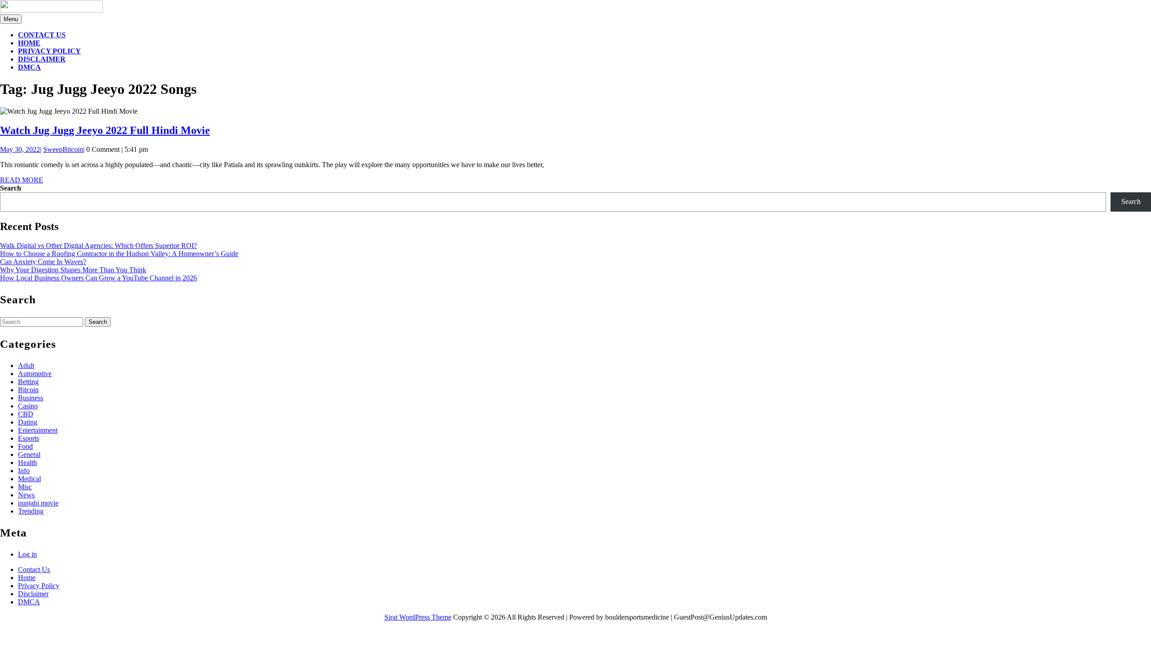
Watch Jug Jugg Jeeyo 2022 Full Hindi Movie (105, 130)
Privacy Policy (49, 51)
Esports (28, 438)
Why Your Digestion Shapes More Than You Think (73, 270)
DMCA (29, 67)
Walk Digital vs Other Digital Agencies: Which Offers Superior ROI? (98, 245)
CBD (25, 414)
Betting (28, 382)
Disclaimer (42, 59)
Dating (27, 422)
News (26, 495)
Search (10, 188)
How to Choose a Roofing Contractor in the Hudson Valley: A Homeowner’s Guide (119, 253)
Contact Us (42, 35)
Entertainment (38, 430)
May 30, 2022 (20, 149)
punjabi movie (38, 503)
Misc (25, 487)
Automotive (35, 373)
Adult (26, 365)
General (29, 454)
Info (24, 470)
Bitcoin (28, 390)
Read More (21, 180)
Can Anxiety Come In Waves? (43, 262)
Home (29, 43)
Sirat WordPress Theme (417, 617)
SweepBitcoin (63, 149)
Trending (31, 511)
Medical (29, 479)
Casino (28, 406)
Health (27, 462)
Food (25, 446)
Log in (27, 554)
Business (30, 398)
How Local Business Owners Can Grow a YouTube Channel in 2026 (98, 278)
